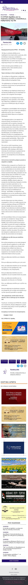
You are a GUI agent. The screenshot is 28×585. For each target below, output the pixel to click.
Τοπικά (11, 14)
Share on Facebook (17, 43)
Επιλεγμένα (4, 360)
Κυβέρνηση (12, 360)
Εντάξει (8, 582)
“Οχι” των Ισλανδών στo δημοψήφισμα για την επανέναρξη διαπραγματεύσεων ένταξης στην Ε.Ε (14, 548)
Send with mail (24, 43)
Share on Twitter (21, 43)
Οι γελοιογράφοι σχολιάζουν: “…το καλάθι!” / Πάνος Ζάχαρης (12, 555)
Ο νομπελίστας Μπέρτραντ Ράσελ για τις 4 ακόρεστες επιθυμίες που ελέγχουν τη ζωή (13, 542)
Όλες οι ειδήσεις (14, 560)
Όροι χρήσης (14, 574)
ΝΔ (18, 360)
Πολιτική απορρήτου (14, 572)
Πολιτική (4, 14)
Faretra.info (7, 42)
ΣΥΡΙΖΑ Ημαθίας (23, 361)
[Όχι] (25, 580)
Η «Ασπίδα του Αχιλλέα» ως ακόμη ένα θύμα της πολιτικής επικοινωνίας (13, 529)
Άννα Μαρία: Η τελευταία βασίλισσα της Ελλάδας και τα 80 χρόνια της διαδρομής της (13, 535)
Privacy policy (18, 582)
